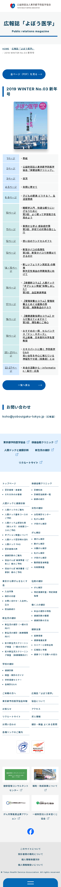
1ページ (11, 158)
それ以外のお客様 (13, 494)
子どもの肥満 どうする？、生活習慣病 (39, 197)
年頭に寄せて (30, 187)
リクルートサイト (29, 462)
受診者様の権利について (30, 854)
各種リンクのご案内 (12, 732)
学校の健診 (8, 664)
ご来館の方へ (9, 693)
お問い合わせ (9, 724)
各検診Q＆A (11, 684)
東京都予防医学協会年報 (14, 701)
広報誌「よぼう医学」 (23, 48)
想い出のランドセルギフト (37, 241)
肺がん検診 (39, 544)
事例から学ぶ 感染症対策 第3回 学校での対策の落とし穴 (39, 229)
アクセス (36, 709)
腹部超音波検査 (41, 562)
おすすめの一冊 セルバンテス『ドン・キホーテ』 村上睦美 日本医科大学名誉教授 (39, 335)
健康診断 (9, 670)
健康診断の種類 (41, 616)
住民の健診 (37, 581)
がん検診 (36, 532)
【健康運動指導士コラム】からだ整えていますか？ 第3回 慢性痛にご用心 (38, 319)
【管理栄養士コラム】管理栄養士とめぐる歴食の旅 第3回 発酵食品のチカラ (38, 304)
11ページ (11, 229)
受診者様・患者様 (13, 490)
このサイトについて (30, 849)
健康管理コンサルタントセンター (15, 788)
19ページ (11, 335)
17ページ (11, 304)
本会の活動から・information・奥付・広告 (39, 369)
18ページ (11, 319)
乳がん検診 (39, 519)
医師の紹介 (39, 499)
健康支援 (36, 629)
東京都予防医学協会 (14, 442)
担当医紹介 (10, 609)
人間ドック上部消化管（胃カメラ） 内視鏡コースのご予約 (17, 526)
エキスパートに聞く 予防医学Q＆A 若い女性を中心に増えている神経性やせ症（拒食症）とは (39, 354)
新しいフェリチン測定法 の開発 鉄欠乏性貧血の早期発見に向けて (39, 269)
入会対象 (9, 591)
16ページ (11, 287)
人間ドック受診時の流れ (16, 539)
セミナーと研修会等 (43, 645)
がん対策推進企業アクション (15, 816)
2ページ (11, 168)
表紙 (25, 158)
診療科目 (38, 490)
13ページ (11, 252)
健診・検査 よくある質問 (44, 724)
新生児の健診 (42, 450)
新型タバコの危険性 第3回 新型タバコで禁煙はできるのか (39, 252)
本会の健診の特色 (42, 611)
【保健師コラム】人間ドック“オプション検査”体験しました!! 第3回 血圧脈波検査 (39, 287)
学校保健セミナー (13, 680)
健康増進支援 (40, 640)
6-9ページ (11, 197)
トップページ (9, 483)
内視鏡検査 (39, 567)
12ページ (11, 241)
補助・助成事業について (45, 786)
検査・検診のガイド (14, 675)
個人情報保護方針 (30, 859)
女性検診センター (42, 514)
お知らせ (7, 709)
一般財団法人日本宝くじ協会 (45, 816)
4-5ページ (11, 187)
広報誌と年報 (40, 650)
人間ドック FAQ (13, 544)
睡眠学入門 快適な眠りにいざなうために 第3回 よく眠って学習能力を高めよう (39, 212)
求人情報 (36, 716)
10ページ (11, 212)
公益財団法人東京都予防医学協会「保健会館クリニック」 (38, 168)
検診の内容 (10, 596)
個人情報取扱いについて (30, 865)
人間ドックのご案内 (14, 510)
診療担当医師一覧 (42, 494)
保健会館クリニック (43, 442)
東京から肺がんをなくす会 (14, 583)
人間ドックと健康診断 (16, 450)
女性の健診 (37, 508)
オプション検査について (16, 535)
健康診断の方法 (41, 620)
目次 (25, 178)
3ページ (11, 178)
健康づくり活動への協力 (45, 654)
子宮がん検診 (40, 524)
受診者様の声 (11, 549)
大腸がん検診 (40, 548)
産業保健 (38, 636)
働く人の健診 (38, 604)
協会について (38, 701)
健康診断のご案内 (13, 555)
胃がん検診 (39, 539)
